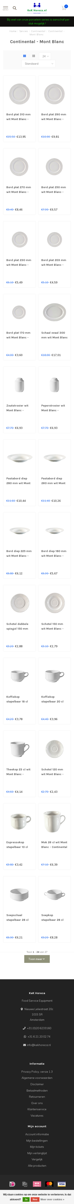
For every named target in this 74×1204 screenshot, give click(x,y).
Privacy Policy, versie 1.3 (37, 1071)
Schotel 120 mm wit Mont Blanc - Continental (52, 774)
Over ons (37, 1103)
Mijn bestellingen (37, 1140)
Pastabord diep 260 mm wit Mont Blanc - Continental (54, 483)
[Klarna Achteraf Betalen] (37, 1184)
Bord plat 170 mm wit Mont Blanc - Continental (18, 337)
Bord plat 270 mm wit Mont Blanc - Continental (18, 192)
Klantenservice (37, 1109)
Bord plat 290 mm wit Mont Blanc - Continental (53, 119)
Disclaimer (37, 1084)
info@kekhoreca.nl (39, 1045)
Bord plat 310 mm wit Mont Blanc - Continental (18, 119)
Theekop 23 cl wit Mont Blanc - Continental (18, 774)
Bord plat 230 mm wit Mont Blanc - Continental (18, 264)
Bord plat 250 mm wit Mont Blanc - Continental (53, 192)
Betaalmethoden (37, 1090)
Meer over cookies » (52, 1199)
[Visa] (62, 1184)
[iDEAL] (12, 1184)
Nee (35, 1199)
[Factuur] (25, 1184)
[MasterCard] (49, 1184)
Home (12, 31)
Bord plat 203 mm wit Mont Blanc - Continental (53, 264)
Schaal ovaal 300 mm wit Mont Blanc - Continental (54, 337)
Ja (26, 1199)
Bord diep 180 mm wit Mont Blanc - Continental (53, 555)
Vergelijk (37, 1159)
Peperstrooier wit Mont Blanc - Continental (53, 410)
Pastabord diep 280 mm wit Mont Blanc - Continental (19, 483)
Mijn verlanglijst (37, 1153)
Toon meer (35, 959)
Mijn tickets (37, 1146)
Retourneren (37, 1096)
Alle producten (37, 1165)
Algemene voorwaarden (37, 1077)
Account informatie (37, 1134)
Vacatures (37, 1115)
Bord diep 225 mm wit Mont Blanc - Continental (19, 555)
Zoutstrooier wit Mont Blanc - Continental (17, 410)
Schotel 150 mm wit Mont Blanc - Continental (52, 628)
